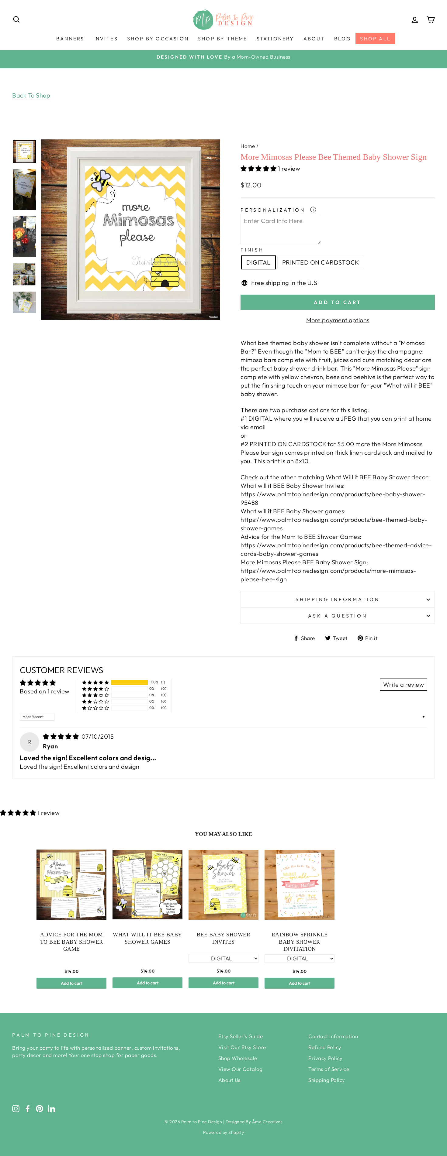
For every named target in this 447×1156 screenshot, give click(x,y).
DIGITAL (258, 262)
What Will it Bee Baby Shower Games (147, 938)
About (314, 39)
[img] (61, 736)
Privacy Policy (325, 1058)
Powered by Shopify (223, 1132)
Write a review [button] (403, 684)
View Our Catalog (240, 1069)
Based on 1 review (45, 691)
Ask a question (337, 616)
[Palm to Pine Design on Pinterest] (39, 1108)
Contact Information (333, 1036)
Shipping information (338, 599)
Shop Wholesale (237, 1058)
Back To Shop (31, 95)
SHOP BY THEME (223, 39)
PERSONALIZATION (274, 210)
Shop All (375, 39)
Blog (342, 39)
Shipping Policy (326, 1080)
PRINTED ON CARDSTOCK (320, 262)
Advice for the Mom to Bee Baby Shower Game (71, 942)
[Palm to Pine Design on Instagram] (15, 1108)
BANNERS (70, 39)
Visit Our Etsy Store (242, 1047)
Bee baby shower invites (224, 938)
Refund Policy (324, 1047)
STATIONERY (275, 39)
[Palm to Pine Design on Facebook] (27, 1108)
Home (248, 146)
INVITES (105, 39)
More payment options (337, 320)
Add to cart (71, 983)
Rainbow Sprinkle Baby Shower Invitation (300, 942)
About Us (229, 1080)
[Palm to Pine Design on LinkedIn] (51, 1108)
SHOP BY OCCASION (158, 39)
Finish (252, 250)
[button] (259, 168)
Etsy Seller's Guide (240, 1036)
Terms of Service (328, 1069)
